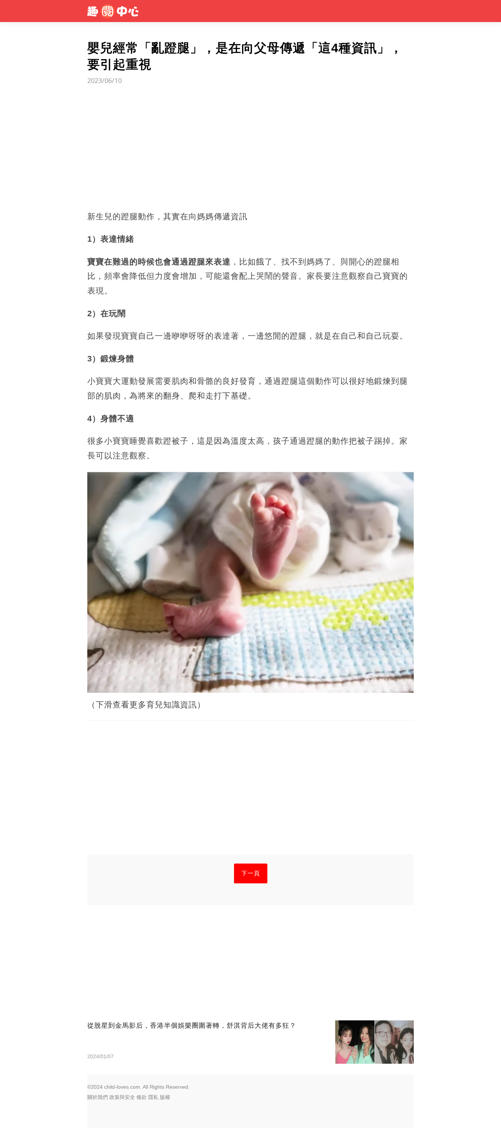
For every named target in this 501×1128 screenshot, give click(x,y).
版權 (165, 1097)
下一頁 (250, 873)
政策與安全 (122, 1097)
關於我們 (97, 1097)
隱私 (153, 1097)
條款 (141, 1097)
